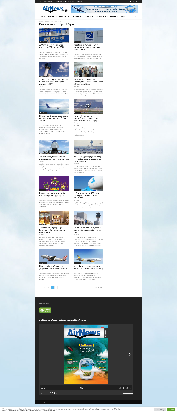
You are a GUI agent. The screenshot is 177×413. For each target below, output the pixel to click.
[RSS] (133, 1)
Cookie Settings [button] (160, 410)
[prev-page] (40, 287)
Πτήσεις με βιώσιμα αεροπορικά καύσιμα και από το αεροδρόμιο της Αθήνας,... (53, 118)
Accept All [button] (171, 410)
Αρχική (41, 21)
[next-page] (59, 287)
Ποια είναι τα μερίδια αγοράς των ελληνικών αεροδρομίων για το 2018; (88, 230)
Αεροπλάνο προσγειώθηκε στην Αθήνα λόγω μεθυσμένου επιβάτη (88, 267)
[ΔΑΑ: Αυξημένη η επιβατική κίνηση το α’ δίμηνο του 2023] (54, 35)
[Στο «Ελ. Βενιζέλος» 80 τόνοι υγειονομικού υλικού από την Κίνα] (54, 147)
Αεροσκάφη (71, 1)
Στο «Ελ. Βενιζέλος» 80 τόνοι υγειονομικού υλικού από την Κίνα (54, 158)
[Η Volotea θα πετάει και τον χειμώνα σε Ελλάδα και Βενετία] (54, 256)
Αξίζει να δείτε (101, 16)
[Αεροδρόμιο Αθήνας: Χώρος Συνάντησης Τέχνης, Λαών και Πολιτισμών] (54, 218)
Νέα (42, 16)
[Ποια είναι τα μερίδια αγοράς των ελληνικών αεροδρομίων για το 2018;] (88, 218)
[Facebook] (127, 1)
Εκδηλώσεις (42, 190)
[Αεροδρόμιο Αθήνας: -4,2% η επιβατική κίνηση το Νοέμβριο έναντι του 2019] (88, 35)
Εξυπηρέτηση (88, 16)
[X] (136, 1)
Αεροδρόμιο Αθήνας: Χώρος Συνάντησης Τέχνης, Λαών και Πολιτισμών (52, 230)
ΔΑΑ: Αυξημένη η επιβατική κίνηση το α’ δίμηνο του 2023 (51, 46)
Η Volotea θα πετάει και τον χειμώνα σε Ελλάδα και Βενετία (53, 267)
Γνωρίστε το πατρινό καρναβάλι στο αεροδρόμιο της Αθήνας (53, 194)
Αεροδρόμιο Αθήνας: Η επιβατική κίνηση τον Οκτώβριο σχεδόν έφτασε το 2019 (53, 81)
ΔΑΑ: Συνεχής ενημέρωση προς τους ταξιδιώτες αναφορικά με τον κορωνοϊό (87, 159)
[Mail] (130, 1)
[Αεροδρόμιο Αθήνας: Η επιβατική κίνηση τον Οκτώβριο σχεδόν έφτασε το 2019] (54, 69)
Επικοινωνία (79, 1)
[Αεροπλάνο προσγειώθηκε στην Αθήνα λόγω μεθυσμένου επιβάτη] (88, 256)
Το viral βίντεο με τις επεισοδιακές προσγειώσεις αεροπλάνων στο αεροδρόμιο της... (86, 119)
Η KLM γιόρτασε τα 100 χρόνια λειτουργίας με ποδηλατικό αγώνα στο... (87, 195)
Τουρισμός (51, 16)
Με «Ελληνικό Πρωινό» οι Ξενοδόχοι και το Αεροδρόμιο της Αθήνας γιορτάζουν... (88, 81)
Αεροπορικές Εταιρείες (61, 1)
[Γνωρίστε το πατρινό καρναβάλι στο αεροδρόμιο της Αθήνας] (54, 183)
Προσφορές (76, 16)
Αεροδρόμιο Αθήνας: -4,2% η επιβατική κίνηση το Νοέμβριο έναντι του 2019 (87, 47)
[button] (135, 17)
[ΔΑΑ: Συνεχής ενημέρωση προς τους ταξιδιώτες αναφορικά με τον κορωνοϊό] (88, 147)
